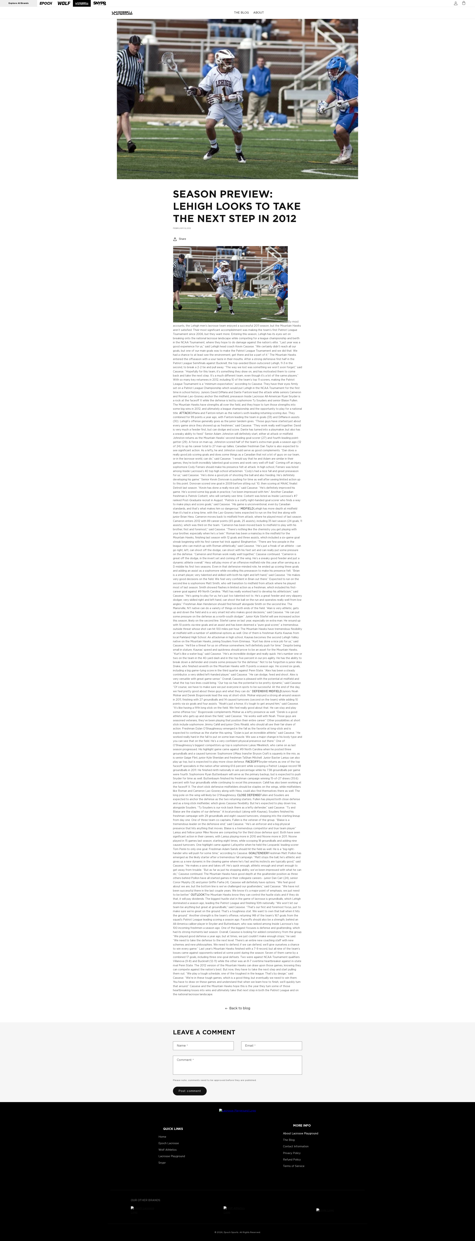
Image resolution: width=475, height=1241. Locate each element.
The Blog (289, 1140)
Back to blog (239, 1008)
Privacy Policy (292, 1153)
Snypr (162, 1163)
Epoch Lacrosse (168, 1143)
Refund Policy (292, 1159)
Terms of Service (293, 1166)
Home (162, 1137)
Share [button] (182, 239)
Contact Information (296, 1146)
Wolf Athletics (167, 1150)
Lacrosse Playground (171, 1156)
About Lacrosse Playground (300, 1133)
